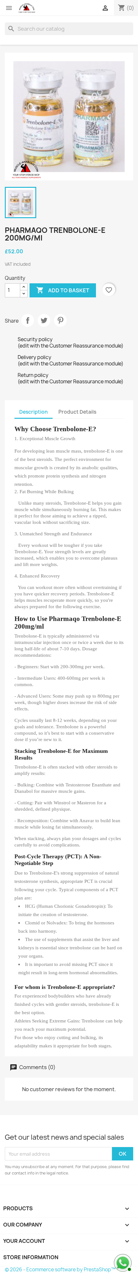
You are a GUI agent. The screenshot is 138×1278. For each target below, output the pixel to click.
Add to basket (62, 290)
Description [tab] (33, 412)
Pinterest (60, 320)
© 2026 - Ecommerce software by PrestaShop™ (60, 1269)
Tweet (44, 320)
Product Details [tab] (77, 412)
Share (27, 320)
